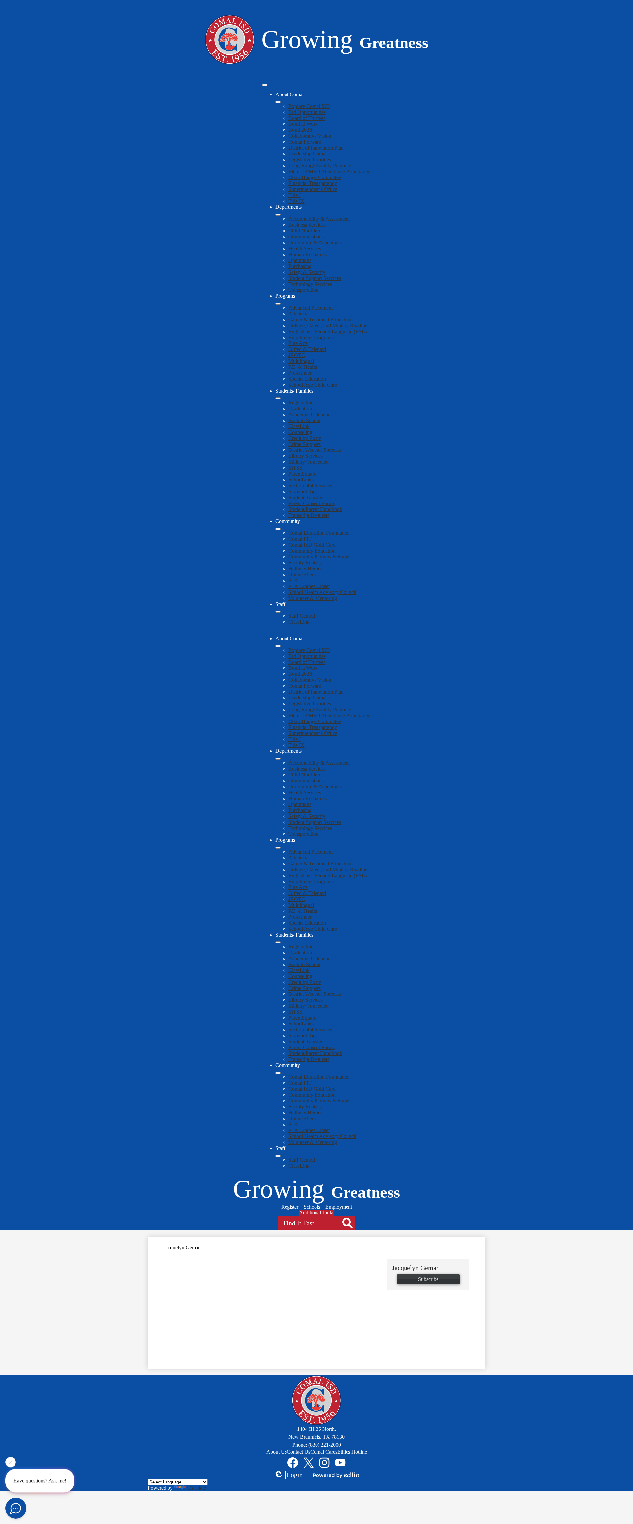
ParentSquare (302, 473)
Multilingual (301, 361)
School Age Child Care (312, 385)
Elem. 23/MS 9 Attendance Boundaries (329, 171)
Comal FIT (300, 539)
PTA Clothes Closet (309, 586)
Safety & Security (306, 272)
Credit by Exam (304, 438)
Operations (299, 260)
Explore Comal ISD (309, 106)
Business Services (307, 225)
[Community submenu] (278, 529)
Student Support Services (314, 278)
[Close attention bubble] (10, 1464)
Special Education (307, 379)
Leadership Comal (307, 153)
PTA (293, 580)
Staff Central (301, 616)
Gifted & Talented (307, 349)
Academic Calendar (309, 414)
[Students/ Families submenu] (278, 398)
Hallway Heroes (305, 568)
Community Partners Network (319, 556)
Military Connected (308, 462)
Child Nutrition (304, 230)
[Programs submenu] (278, 304)
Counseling (300, 432)
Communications (306, 236)
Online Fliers (302, 574)
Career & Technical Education (319, 319)
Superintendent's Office (312, 189)
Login (295, 1474)
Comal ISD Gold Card (312, 545)
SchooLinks (301, 479)
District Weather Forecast (314, 450)
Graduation (300, 408)
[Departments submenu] (278, 215)
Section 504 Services (310, 485)
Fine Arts (298, 343)
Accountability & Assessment (319, 219)
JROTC (296, 355)
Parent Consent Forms (311, 503)
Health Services (304, 248)
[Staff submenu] (278, 612)
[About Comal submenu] (278, 102)
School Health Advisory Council (322, 592)
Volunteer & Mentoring (312, 598)
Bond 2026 (300, 130)
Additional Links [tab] (316, 1212)
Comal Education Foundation (319, 533)
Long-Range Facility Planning (319, 165)
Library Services (305, 456)
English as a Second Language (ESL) (327, 331)
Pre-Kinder (300, 373)
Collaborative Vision (309, 136)
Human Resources (307, 254)
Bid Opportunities (307, 112)
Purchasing (300, 266)
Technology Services (310, 284)
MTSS (295, 468)
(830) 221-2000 (324, 1445)
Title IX (296, 201)
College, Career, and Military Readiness (329, 325)
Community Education (312, 551)
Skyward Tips (302, 491)
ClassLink (299, 426)
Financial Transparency (312, 183)
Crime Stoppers (304, 444)
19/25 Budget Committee (314, 177)
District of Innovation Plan (316, 147)
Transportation (303, 290)
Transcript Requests (308, 515)
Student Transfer (305, 497)
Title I (294, 195)
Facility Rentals (304, 562)
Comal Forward (304, 142)
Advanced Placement (310, 308)
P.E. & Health (302, 367)
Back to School (304, 420)
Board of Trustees (306, 118)
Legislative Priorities (309, 159)
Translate (196, 1488)
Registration (301, 402)
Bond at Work (303, 124)
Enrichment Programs (311, 337)
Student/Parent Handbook (315, 509)
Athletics (297, 313)
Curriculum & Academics (315, 242)
